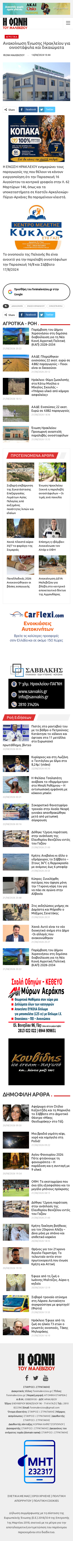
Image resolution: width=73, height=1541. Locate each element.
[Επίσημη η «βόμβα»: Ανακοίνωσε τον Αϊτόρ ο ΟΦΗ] (52, 528)
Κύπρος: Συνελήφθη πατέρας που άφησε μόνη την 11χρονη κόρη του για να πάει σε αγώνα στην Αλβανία (49, 886)
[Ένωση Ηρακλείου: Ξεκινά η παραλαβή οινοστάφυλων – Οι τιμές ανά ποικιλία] (52, 472)
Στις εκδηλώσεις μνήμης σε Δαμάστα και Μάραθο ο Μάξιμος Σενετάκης (50, 909)
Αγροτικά (11, 37)
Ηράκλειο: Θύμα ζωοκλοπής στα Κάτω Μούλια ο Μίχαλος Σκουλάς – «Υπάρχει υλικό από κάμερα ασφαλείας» (50, 387)
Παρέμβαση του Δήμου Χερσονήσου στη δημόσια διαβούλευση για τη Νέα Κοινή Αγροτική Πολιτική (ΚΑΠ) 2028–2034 (49, 337)
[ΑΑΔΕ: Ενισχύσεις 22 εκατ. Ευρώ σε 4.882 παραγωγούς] (16, 413)
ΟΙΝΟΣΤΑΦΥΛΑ (56, 306)
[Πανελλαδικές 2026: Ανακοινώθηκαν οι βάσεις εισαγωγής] (20, 565)
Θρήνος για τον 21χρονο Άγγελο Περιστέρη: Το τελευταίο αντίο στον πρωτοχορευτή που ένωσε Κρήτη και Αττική (49, 1256)
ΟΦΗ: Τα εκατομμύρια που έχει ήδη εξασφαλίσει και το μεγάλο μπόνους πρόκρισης (50, 1185)
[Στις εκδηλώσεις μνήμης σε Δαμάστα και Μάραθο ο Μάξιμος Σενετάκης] (16, 912)
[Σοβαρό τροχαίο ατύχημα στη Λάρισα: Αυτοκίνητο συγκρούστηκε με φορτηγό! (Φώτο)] (16, 1303)
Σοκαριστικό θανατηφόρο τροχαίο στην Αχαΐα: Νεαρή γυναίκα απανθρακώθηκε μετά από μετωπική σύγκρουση (50, 812)
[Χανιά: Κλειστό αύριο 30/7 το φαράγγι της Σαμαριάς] (20, 528)
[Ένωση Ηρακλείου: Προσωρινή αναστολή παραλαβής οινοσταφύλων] (16, 434)
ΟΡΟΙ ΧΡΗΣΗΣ (41, 1496)
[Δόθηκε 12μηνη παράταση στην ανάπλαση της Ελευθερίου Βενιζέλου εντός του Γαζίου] (16, 838)
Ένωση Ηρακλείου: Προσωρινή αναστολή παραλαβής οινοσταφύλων (49, 431)
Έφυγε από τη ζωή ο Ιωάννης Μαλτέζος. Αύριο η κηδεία (50, 1279)
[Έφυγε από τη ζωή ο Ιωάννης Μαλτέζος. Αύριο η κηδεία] (16, 1282)
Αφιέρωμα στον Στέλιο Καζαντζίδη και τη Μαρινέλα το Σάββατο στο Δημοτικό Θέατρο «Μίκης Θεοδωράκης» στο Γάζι (50, 1114)
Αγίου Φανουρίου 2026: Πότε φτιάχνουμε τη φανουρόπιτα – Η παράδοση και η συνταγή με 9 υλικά (50, 1162)
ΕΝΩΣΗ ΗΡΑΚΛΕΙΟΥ (36, 306)
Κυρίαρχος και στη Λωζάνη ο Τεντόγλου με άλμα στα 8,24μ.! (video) (49, 760)
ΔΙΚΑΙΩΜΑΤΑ (17, 306)
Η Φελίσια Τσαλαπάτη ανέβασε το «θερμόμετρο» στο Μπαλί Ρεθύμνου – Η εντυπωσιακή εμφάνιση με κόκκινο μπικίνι (49, 785)
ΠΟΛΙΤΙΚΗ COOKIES (46, 1500)
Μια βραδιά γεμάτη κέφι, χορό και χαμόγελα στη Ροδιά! (48, 1137)
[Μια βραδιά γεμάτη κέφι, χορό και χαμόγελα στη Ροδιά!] (16, 1140)
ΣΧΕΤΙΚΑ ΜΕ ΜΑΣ (18, 1496)
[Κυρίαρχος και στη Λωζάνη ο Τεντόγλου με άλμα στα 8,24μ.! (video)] (16, 763)
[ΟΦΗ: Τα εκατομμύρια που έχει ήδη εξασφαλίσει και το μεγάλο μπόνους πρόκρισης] (16, 1188)
